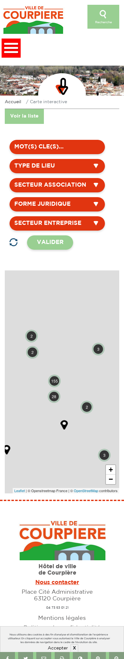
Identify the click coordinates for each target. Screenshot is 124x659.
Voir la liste (24, 116)
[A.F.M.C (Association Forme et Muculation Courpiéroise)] (64, 425)
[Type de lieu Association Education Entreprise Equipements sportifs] (57, 166)
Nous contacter (57, 582)
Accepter (58, 648)
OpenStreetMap (86, 490)
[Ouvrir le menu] (11, 48)
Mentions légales (62, 618)
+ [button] (111, 470)
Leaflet (19, 490)
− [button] (111, 479)
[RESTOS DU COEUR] (6, 450)
